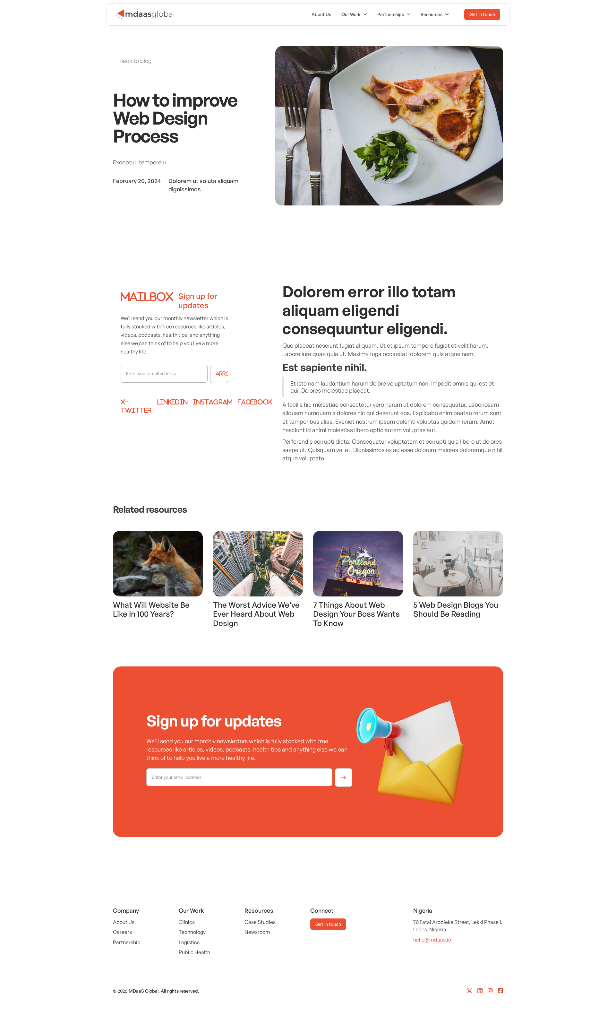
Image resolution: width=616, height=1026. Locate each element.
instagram (213, 402)
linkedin (172, 402)
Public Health (194, 952)
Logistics (189, 942)
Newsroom (257, 932)
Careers (122, 932)
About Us (321, 14)
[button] (354, 14)
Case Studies (260, 922)
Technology (192, 932)
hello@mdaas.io (432, 939)
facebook (255, 402)
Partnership (127, 942)
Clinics (187, 922)
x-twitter (136, 406)
